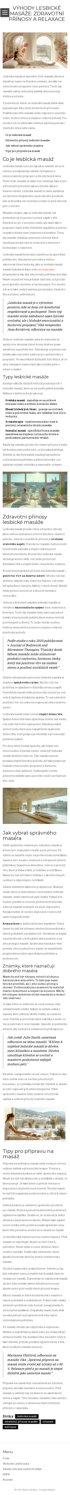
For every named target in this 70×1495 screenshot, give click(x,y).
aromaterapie (46, 269)
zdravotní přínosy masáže (21, 1421)
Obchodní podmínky (16, 1463)
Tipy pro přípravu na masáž (22, 151)
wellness (10, 1427)
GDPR (6, 1474)
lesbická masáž (27, 1416)
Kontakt (8, 1479)
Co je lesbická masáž (18, 135)
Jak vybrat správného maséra (24, 145)
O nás (6, 1458)
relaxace (48, 1421)
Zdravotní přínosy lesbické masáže (27, 140)
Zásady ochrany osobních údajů (22, 1469)
